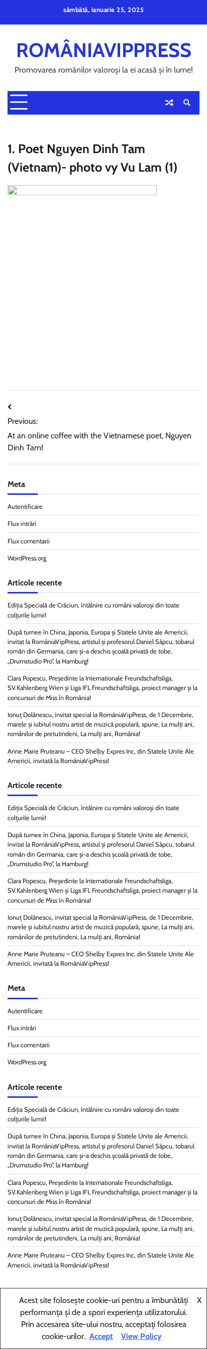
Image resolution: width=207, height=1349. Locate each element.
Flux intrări (22, 523)
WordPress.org (27, 558)
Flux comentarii (29, 541)
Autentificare (25, 506)
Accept (101, 1336)
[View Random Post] (169, 102)
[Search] (186, 102)
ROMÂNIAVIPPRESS (103, 50)
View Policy (141, 1336)
